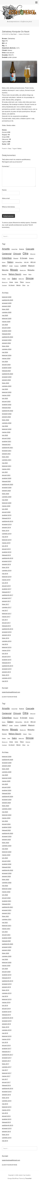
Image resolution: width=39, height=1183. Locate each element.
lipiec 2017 (5, 604)
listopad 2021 (6, 444)
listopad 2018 (6, 555)
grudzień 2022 (6, 404)
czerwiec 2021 (6, 460)
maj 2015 (5, 681)
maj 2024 (5, 352)
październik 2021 (7, 447)
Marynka (5, 270)
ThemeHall (28, 1178)
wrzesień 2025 (6, 303)
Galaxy (19, 148)
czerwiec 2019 (6, 534)
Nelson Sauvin (15, 274)
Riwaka (4, 278)
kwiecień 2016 (6, 647)
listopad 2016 (6, 626)
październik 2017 (7, 595)
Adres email (6, 198)
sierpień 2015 (6, 672)
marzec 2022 (6, 432)
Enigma (31, 258)
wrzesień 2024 (6, 340)
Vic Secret (12, 285)
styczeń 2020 (6, 512)
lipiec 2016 (5, 638)
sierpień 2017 (6, 601)
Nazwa (4, 190)
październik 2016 (7, 629)
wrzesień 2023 (6, 377)
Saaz (9, 279)
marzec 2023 (6, 395)
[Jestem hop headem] (19, 18)
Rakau (29, 274)
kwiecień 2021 (6, 466)
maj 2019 (5, 537)
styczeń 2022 (6, 438)
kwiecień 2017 (6, 613)
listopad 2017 (6, 592)
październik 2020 (7, 484)
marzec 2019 (6, 543)
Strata (11, 282)
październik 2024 (7, 337)
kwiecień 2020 (6, 503)
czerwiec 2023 (6, 386)
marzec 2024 (6, 358)
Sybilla (16, 282)
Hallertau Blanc (18, 262)
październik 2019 (7, 521)
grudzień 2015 (6, 660)
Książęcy (16, 266)
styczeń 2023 (6, 401)
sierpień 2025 (6, 306)
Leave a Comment (24, 34)
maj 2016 (5, 644)
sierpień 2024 (6, 343)
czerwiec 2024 (6, 349)
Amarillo (6, 248)
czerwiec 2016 (6, 641)
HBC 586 (26, 262)
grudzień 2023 (6, 368)
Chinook (17, 253)
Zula (28, 285)
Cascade (30, 248)
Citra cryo (32, 254)
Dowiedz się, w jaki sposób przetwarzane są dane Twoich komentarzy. (19, 224)
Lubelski (23, 265)
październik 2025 (7, 300)
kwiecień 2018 (6, 577)
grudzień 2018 (6, 552)
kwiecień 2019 (6, 540)
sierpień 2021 (6, 454)
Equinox (3, 262)
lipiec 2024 (5, 346)
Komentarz (6, 166)
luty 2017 (5, 620)
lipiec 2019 (5, 530)
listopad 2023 (6, 371)
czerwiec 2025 (6, 312)
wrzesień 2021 (6, 451)
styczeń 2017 (6, 623)
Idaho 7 (4, 265)
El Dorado (23, 258)
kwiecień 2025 (6, 318)
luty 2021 (5, 472)
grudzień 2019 (6, 515)
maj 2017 (5, 610)
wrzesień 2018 (6, 561)
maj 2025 (5, 315)
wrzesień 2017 (6, 598)
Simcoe (30, 278)
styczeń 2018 (6, 586)
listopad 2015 (6, 663)
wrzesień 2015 (6, 669)
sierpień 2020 (6, 490)
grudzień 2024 (6, 331)
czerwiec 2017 (6, 607)
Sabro (14, 278)
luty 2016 (5, 653)
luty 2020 (5, 509)
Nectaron (4, 274)
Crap (9, 148)
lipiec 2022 (5, 420)
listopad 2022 (6, 408)
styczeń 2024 (6, 364)
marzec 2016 (6, 650)
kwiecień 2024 (6, 355)
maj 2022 (5, 426)
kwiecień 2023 (6, 392)
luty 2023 (5, 398)
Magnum (31, 265)
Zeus (23, 285)
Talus (22, 282)
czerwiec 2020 (6, 497)
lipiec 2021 (5, 457)
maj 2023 (5, 389)
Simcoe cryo (5, 282)
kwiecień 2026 (6, 297)
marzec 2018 (6, 580)
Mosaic (14, 269)
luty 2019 (5, 546)
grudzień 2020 (6, 478)
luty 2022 (5, 435)
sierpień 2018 (6, 564)
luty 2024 (5, 361)
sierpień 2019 (6, 527)
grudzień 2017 (6, 589)
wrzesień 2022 (6, 414)
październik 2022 (7, 411)
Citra (25, 253)
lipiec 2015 (5, 675)
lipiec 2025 (5, 309)
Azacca (21, 249)
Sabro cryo (21, 278)
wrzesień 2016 (6, 632)
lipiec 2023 (5, 383)
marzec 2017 (6, 616)
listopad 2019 (6, 518)
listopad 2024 (6, 334)
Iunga (11, 266)
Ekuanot (15, 258)
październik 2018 (7, 558)
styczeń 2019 (6, 549)
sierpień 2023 (6, 380)
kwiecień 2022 (6, 429)
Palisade (25, 274)
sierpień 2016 (6, 635)
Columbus (7, 257)
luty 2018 (5, 583)
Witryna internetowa (8, 207)
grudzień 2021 (6, 441)
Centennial (6, 253)
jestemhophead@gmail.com (11, 692)
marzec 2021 (6, 469)
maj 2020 (5, 500)
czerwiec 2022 (6, 423)
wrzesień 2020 (6, 487)
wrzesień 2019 (6, 524)
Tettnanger (27, 282)
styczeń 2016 (6, 656)
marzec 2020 (6, 506)
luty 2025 (5, 325)
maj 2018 (5, 573)
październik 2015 (7, 666)
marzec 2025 (6, 321)
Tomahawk (4, 285)
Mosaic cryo (23, 270)
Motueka (31, 270)
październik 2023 (7, 374)
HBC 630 (33, 262)
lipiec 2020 (5, 494)
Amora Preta (14, 249)
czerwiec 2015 (6, 678)
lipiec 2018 (5, 567)
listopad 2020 (6, 481)
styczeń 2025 (6, 328)
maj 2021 (5, 463)
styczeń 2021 (6, 475)
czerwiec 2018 (6, 570)
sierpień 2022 (6, 417)
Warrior (18, 285)
